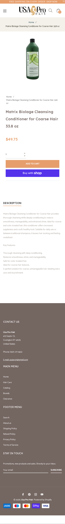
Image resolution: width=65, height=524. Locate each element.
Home (31, 22)
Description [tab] (12, 203)
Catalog (6, 388)
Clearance (7, 399)
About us (7, 423)
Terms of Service (10, 445)
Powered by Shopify (43, 500)
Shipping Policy (10, 428)
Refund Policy (9, 434)
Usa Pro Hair (27, 500)
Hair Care (7, 382)
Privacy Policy (9, 439)
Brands (6, 393)
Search (6, 418)
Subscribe (56, 470)
